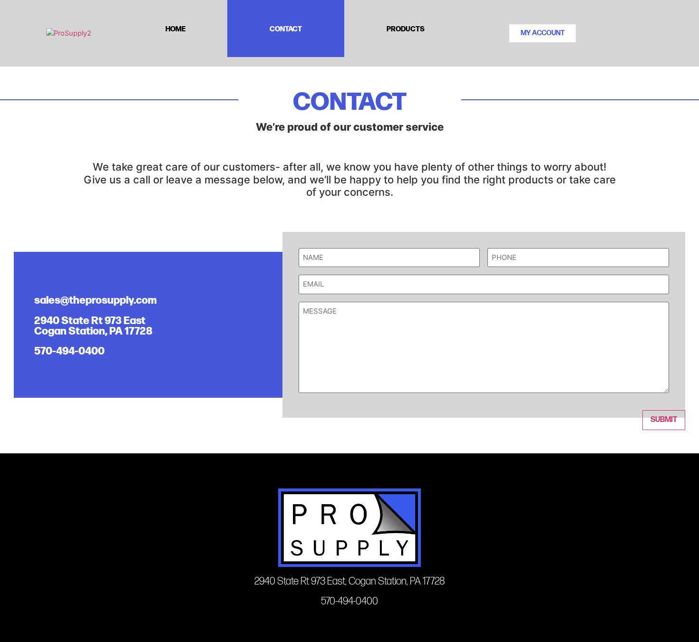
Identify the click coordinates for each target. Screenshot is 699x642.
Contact (286, 28)
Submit (663, 419)
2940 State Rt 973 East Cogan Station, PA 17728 (93, 324)
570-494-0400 (69, 350)
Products (406, 28)
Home (175, 28)
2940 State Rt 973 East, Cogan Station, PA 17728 (349, 581)
